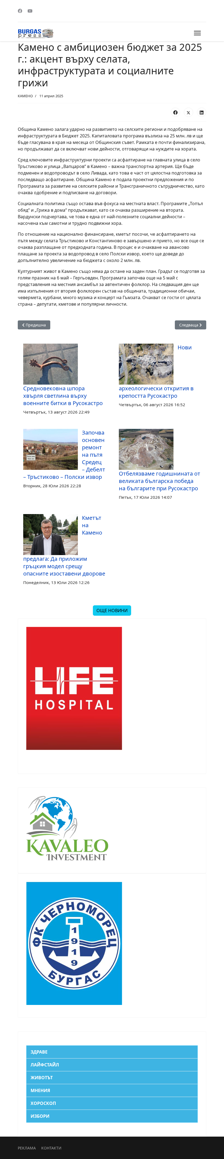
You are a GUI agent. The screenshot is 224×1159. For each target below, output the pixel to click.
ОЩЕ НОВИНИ (112, 610)
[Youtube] (30, 11)
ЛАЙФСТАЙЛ (45, 1065)
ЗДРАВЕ (39, 1052)
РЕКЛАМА (27, 1148)
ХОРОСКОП (43, 1103)
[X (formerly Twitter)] (188, 112)
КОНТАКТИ (51, 1148)
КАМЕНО (25, 95)
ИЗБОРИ (40, 1116)
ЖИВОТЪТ (42, 1078)
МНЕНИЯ (40, 1090)
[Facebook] (20, 11)
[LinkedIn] (201, 112)
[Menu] (197, 33)
